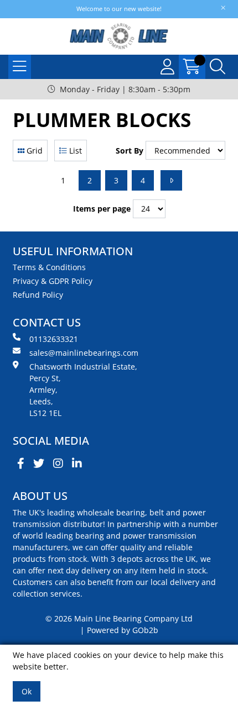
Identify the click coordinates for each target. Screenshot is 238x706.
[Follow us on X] (39, 463)
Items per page (102, 208)
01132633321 (53, 339)
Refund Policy (38, 294)
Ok (27, 691)
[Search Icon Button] (217, 67)
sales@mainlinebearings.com (83, 352)
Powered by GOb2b (122, 630)
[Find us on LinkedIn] (77, 463)
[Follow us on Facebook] (21, 463)
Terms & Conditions (49, 267)
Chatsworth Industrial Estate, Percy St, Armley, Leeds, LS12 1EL (83, 389)
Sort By (129, 150)
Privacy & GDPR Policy (52, 281)
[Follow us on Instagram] (58, 463)
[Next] (171, 180)
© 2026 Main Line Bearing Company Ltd (119, 618)
